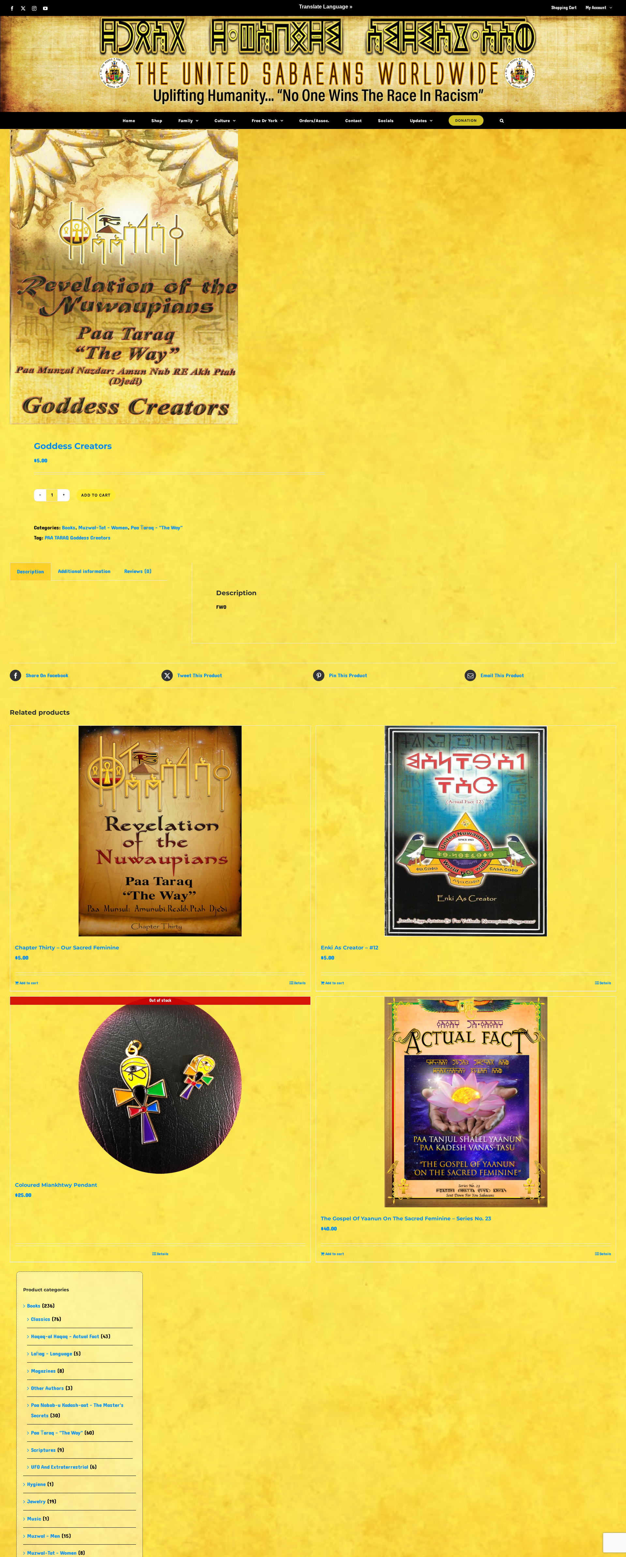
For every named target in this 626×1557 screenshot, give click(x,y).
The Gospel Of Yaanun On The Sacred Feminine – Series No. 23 (406, 1218)
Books (68, 528)
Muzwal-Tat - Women (103, 528)
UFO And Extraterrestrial (59, 1467)
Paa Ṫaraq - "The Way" (157, 528)
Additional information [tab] (84, 571)
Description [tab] (30, 572)
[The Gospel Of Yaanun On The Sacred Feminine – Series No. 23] (466, 1102)
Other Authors (47, 1388)
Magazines (43, 1371)
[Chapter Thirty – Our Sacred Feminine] (160, 831)
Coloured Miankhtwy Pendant (56, 1185)
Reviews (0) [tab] (138, 571)
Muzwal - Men (43, 1536)
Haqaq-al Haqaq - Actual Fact (65, 1336)
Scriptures (43, 1450)
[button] (502, 120)
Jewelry (36, 1501)
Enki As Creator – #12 (349, 948)
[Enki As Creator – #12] (466, 831)
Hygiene (36, 1484)
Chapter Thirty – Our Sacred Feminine (67, 948)
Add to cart (96, 495)
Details (300, 983)
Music (34, 1519)
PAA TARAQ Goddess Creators (78, 538)
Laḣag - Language (51, 1354)
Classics (40, 1319)
